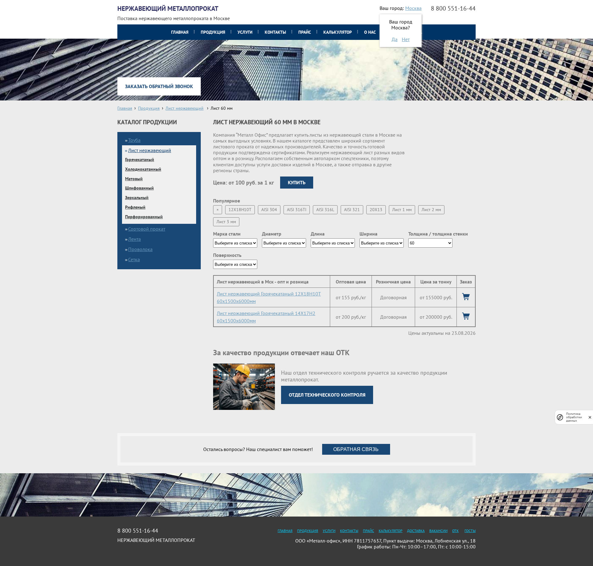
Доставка (416, 530)
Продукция (213, 32)
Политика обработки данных (574, 417)
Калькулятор (337, 32)
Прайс (304, 32)
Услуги (245, 32)
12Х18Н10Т (240, 209)
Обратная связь (356, 449)
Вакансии (438, 530)
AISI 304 (269, 209)
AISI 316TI (296, 209)
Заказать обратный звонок (159, 86)
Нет (406, 39)
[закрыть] (590, 417)
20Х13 (376, 209)
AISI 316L (325, 209)
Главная (179, 32)
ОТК (455, 530)
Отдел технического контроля (327, 395)
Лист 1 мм (402, 209)
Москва (413, 8)
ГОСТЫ (470, 530)
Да (394, 39)
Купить (296, 182)
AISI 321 (352, 209)
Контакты (275, 32)
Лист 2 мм (431, 209)
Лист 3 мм (226, 221)
